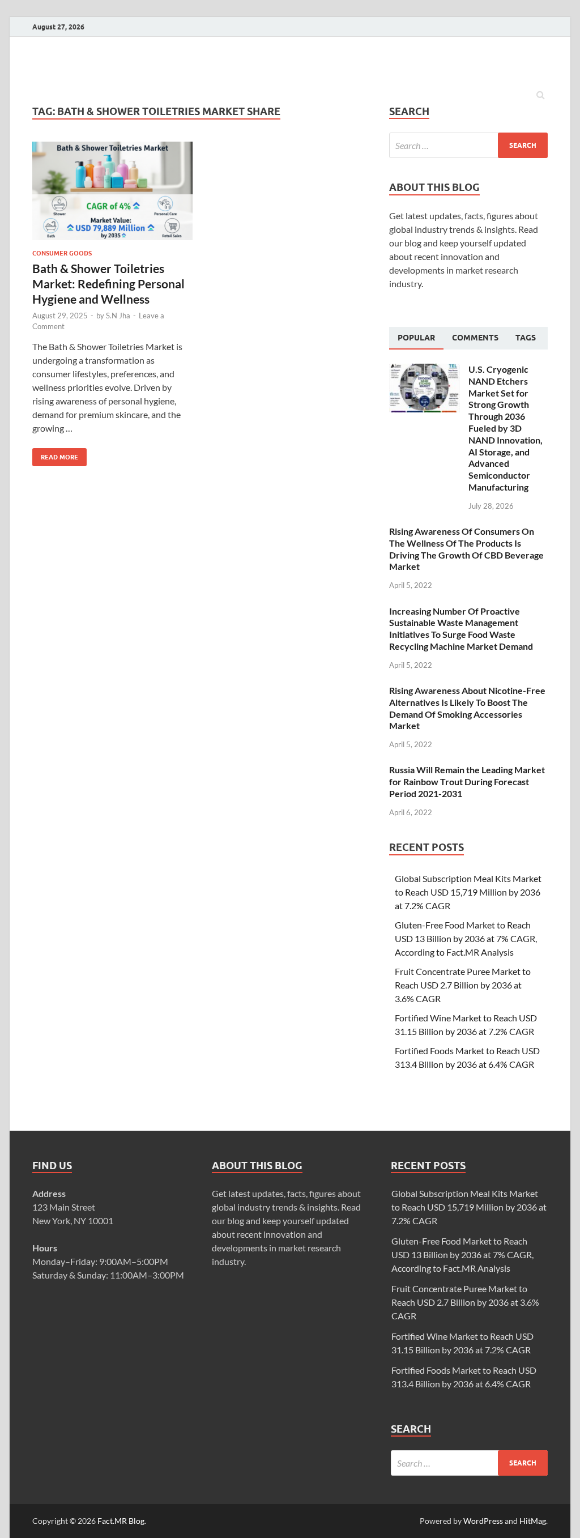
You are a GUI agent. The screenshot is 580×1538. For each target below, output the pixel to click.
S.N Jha (118, 315)
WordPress (483, 1521)
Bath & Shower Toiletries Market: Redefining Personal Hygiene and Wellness (108, 283)
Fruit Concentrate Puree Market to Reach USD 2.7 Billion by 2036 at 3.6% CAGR (463, 985)
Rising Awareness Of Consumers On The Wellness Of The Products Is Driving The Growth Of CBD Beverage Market (466, 549)
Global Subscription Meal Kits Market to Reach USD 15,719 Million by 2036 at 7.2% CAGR (468, 892)
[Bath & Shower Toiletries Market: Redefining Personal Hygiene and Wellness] (112, 196)
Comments (475, 337)
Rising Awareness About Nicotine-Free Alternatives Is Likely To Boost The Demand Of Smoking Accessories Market (467, 708)
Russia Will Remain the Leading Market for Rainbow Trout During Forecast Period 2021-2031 (467, 781)
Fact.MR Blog (120, 1521)
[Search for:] (468, 145)
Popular (416, 337)
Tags (525, 337)
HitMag (532, 1521)
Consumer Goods (62, 253)
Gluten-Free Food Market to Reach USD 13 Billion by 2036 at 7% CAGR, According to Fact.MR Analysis (466, 938)
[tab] (416, 338)
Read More (55, 454)
